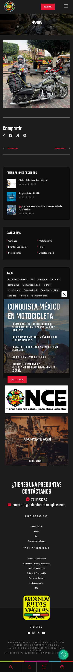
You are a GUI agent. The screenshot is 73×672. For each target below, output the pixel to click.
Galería (36, 531)
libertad (24, 295)
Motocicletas (14, 252)
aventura (42, 279)
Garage (37, 27)
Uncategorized (46, 252)
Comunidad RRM (31, 284)
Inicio (21, 27)
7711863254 (39, 499)
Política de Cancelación (36, 573)
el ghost (47, 284)
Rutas (42, 246)
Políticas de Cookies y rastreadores (36, 563)
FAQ (36, 588)
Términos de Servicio (53, 653)
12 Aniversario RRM (18, 279)
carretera (55, 279)
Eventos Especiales (18, 246)
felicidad (12, 295)
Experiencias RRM (50, 290)
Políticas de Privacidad (36, 568)
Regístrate (47, 7)
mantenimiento (39, 295)
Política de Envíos (36, 583)
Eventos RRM (30, 290)
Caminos (12, 240)
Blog (36, 536)
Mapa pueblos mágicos (36, 541)
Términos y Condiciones (36, 559)
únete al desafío (17, 380)
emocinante (14, 290)
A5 (32, 279)
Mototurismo (45, 240)
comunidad (13, 284)
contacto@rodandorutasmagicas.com (39, 505)
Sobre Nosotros (36, 526)
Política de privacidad (19, 653)
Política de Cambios (36, 578)
